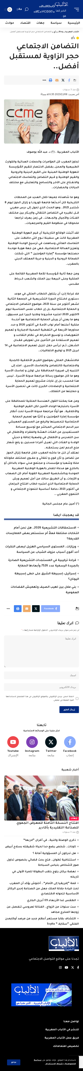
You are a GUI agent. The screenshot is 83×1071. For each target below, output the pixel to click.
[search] (26, 9)
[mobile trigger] (75, 9)
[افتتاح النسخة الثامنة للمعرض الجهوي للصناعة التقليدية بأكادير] (41, 798)
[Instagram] (32, 746)
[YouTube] (66, 968)
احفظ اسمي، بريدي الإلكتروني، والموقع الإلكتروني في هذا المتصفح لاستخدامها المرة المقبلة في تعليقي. (40, 698)
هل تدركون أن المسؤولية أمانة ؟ (54, 853)
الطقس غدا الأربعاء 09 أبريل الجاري (51, 900)
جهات (74, 818)
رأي (73, 38)
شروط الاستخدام (54, 1064)
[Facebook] (70, 746)
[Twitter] (51, 746)
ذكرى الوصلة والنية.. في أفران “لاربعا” (49, 840)
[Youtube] (13, 746)
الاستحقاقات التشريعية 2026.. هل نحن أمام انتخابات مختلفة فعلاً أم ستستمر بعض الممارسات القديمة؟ (42, 533)
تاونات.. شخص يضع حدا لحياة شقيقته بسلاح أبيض (40, 846)
